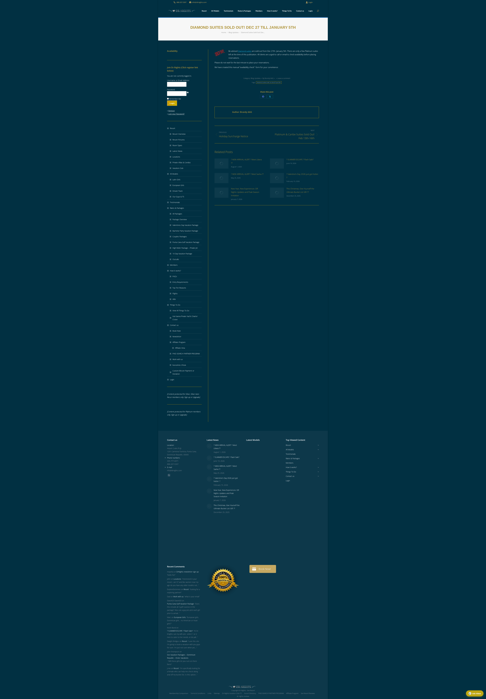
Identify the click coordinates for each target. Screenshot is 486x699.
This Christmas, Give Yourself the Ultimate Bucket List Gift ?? (300, 190)
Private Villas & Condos (182, 162)
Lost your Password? (176, 114)
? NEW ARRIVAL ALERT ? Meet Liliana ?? (246, 161)
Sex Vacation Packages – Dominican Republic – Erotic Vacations (181, 656)
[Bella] (251, 507)
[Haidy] (270, 556)
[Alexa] (261, 517)
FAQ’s (175, 276)
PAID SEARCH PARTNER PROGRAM (186, 353)
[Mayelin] (251, 537)
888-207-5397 (181, 2)
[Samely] (251, 498)
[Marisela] (261, 556)
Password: (171, 89)
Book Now (177, 331)
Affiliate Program (179, 342)
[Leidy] (261, 468)
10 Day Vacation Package (182, 253)
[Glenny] (261, 527)
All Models (174, 174)
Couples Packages (180, 236)
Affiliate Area (180, 348)
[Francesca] (261, 507)
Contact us (174, 325)
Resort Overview (179, 134)
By (268, 78)
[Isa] (270, 527)
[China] (270, 459)
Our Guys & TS (178, 196)
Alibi (174, 299)
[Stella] (270, 507)
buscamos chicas (179, 365)
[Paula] (261, 546)
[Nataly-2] (251, 527)
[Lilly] (270, 468)
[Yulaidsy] (261, 459)
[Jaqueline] (270, 546)
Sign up (187, 397)
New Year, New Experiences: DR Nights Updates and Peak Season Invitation (245, 192)
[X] (270, 96)
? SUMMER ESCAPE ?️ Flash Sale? (299, 159)
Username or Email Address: (178, 80)
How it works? (175, 270)
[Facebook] (263, 96)
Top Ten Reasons (179, 288)
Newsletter (177, 336)
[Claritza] (270, 488)
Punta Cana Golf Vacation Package (186, 242)
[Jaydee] (261, 537)
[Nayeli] (261, 498)
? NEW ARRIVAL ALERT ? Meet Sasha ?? (247, 174)
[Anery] (251, 488)
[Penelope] (261, 449)
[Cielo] (251, 517)
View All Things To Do (181, 310)
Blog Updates (256, 78)
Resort (172, 128)
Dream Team (178, 191)
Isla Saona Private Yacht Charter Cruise (185, 318)
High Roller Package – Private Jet (185, 248)
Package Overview (180, 219)
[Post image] (221, 163)
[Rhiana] (251, 468)
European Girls (178, 185)
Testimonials (175, 202)
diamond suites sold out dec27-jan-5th (269, 82)
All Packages (177, 214)
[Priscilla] (270, 449)
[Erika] (261, 488)
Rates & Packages (177, 208)
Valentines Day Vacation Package (185, 225)
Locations (176, 157)
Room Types (177, 145)
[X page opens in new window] (169, 475)
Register (171, 110)
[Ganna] (270, 498)
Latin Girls (176, 179)
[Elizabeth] (251, 556)
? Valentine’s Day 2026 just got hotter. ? (302, 176)
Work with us (178, 359)
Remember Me (175, 99)
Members (174, 265)
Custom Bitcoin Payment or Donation (183, 372)
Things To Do (175, 305)
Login (310, 2)
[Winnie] (251, 478)
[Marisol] (270, 537)
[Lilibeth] (251, 546)
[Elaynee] (251, 459)
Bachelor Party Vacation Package (185, 231)
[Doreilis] (270, 517)
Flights (175, 293)
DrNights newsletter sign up (187, 572)
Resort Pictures (179, 139)
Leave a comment (283, 78)
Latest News (177, 151)
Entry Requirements (180, 282)
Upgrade (196, 397)
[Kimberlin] (270, 478)
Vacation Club (178, 168)
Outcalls (176, 259)
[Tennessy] (251, 449)
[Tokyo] (261, 478)
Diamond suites (244, 51)
